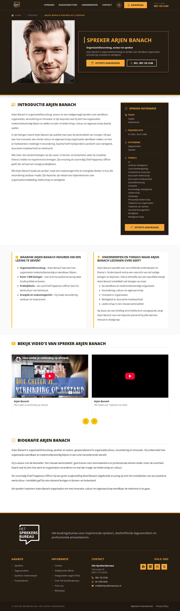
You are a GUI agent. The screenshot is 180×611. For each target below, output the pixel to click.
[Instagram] (157, 567)
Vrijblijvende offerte (64, 570)
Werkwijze (60, 590)
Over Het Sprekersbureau (67, 580)
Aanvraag (137, 5)
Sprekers (49, 5)
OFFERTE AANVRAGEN (107, 63)
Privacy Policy (162, 606)
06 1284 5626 (101, 581)
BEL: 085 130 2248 (143, 63)
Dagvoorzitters (68, 5)
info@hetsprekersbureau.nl (108, 585)
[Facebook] (143, 567)
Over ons (59, 585)
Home (18, 15)
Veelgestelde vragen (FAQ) (67, 575)
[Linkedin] (150, 567)
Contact (107, 5)
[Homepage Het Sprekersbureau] (16, 5)
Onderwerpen (90, 5)
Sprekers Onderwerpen (26, 575)
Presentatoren (21, 580)
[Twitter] (164, 567)
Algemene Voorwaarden (142, 606)
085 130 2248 (101, 577)
